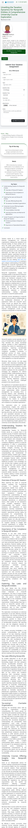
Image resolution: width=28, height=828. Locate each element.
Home (2, 133)
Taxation (4, 58)
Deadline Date (6, 88)
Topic (4, 82)
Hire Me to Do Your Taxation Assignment (14, 51)
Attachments (6, 103)
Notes (4, 109)
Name (4, 72)
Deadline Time (6, 93)
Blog (7, 133)
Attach (6, 105)
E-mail (4, 77)
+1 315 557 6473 (22, 2)
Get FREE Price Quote (18, 120)
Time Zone (5, 98)
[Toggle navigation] (3, 2)
